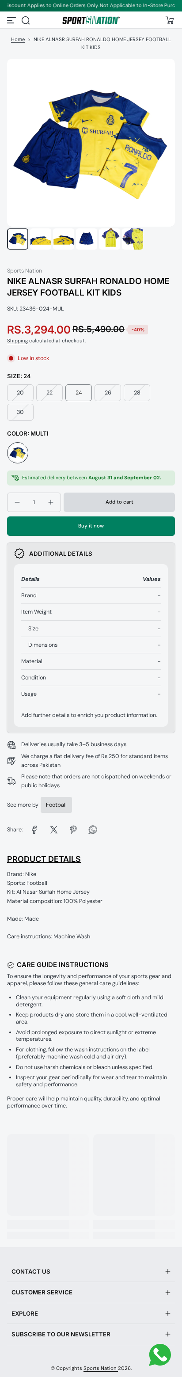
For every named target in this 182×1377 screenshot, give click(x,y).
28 (137, 392)
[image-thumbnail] (17, 239)
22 (49, 392)
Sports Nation (100, 1368)
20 (20, 392)
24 (79, 392)
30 (20, 412)
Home (18, 39)
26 (108, 392)
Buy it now (91, 526)
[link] (34, 830)
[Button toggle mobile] (12, 20)
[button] (25, 20)
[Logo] (91, 20)
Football (56, 804)
